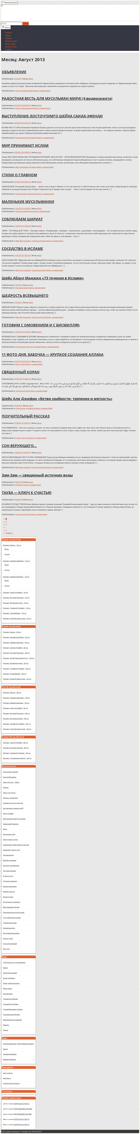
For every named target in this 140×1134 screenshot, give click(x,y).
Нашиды (6, 1025)
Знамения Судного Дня (11, 850)
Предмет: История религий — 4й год (16, 748)
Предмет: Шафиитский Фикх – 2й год (16, 643)
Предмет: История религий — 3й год (16, 719)
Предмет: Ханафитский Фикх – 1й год (16, 561)
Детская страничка (23, 211)
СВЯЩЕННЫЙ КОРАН (20, 372)
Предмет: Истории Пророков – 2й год (16, 653)
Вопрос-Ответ (11, 47)
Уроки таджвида (9, 978)
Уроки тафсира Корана (11, 983)
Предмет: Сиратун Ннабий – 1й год (15, 592)
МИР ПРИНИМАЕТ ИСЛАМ (25, 145)
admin (30, 79)
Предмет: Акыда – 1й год (12, 545)
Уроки (6, 549)
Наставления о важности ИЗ (13, 808)
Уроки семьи (10, 44)
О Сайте (8, 49)
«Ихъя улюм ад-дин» (10, 839)
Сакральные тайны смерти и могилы (16, 845)
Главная (8, 33)
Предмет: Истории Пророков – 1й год (16, 598)
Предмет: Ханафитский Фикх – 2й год (16, 637)
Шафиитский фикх (9, 1059)
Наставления (21, 288)
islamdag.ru (7, 1078)
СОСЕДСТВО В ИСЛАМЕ (22, 248)
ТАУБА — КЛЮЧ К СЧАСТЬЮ (27, 492)
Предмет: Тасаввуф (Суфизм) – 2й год (17, 669)
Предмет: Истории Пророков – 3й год (16, 713)
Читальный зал (38, 241)
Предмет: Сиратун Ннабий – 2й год (15, 648)
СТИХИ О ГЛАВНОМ (19, 174)
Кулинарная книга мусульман (28, 347)
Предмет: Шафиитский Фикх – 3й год (16, 703)
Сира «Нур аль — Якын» (11, 782)
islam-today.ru (8, 1073)
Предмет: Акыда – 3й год (12, 692)
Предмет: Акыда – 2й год (12, 632)
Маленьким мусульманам (12, 1020)
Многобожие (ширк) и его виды (14, 819)
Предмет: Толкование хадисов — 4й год (17, 758)
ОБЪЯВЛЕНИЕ (14, 71)
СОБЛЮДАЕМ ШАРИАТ (22, 219)
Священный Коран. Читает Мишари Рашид (18, 1044)
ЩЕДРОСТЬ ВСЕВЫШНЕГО (25, 295)
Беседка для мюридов (11, 866)
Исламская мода (9, 928)
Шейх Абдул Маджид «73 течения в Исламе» (43, 278)
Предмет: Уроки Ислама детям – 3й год (17, 729)
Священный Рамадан (10, 824)
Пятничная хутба (9, 834)
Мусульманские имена (11, 933)
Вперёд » (9, 533)
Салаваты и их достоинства (13, 803)
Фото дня (19, 364)
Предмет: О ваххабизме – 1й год (14, 613)
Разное (19, 485)
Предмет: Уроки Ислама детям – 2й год (17, 679)
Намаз (5, 968)
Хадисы (8, 38)
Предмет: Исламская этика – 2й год (16, 663)
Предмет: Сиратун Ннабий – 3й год (15, 708)
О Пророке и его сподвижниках (14, 962)
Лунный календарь (10, 923)
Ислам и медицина (10, 886)
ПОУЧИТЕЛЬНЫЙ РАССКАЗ (26, 416)
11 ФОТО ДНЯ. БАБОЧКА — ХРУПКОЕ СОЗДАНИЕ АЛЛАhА (52, 354)
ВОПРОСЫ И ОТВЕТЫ (21, 1104)
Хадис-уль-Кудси (9, 793)
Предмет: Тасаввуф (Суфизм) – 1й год (17, 608)
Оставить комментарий (40, 91)
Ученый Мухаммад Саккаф (12, 1009)
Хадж (5, 829)
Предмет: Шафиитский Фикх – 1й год (16, 577)
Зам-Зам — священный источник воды (37, 475)
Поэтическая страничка (25, 194)
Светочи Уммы (8, 813)
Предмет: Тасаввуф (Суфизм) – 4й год (17, 753)
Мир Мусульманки (23, 241)
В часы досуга (21, 438)
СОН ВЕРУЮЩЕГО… (19, 445)
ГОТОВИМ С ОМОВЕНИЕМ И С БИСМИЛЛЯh (41, 325)
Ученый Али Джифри (24, 408)
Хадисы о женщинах (10, 798)
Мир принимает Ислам (25, 167)
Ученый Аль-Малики (10, 999)
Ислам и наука (11, 41)
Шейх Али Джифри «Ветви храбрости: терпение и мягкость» (57, 398)
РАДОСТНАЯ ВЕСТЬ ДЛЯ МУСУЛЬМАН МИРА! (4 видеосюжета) (57, 98)
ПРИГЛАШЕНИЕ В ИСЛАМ (23, 1109)
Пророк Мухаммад (23, 108)
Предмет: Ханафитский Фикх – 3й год (16, 698)
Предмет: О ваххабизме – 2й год (14, 674)
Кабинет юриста (9, 892)
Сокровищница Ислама (25, 138)
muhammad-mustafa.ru (11, 1083)
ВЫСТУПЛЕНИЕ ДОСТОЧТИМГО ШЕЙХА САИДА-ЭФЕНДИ (52, 116)
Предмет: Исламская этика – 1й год (16, 603)
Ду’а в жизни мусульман (12, 918)
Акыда (8, 35)
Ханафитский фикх (10, 1054)
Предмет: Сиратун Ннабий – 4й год (15, 743)
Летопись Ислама (9, 871)
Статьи (7, 554)
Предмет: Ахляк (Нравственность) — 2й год (18, 658)
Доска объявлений (23, 91)
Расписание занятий (10, 772)
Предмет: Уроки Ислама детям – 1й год (17, 618)
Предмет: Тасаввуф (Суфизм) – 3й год (17, 724)
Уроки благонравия (10, 973)
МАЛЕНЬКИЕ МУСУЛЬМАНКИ (28, 201)
